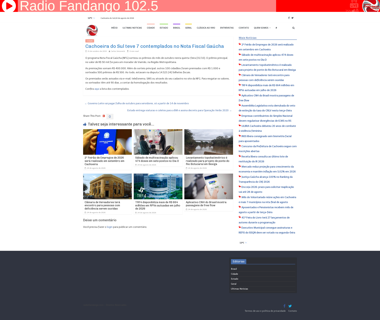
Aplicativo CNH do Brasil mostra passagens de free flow (206, 204)
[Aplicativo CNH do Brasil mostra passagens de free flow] (208, 175)
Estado (164, 27)
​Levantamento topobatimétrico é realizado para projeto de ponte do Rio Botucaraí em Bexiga (207, 161)
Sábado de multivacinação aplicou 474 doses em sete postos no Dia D (157, 159)
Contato (244, 27)
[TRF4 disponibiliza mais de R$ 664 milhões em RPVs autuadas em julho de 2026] (158, 175)
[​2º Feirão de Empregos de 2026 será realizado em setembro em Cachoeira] (107, 131)
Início (114, 27)
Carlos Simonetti (118, 51)
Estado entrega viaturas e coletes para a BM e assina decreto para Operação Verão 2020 (179, 110)
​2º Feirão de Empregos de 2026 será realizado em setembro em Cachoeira (104, 161)
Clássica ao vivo (206, 27)
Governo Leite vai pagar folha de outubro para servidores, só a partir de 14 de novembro (137, 103)
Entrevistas (227, 27)
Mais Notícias (247, 37)
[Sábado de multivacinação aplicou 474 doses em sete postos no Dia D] (158, 131)
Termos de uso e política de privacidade (265, 311)
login (110, 226)
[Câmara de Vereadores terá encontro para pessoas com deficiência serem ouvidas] (107, 175)
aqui (96, 88)
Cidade (151, 27)
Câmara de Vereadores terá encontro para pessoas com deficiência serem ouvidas (102, 205)
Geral (188, 27)
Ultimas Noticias (132, 27)
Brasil (176, 27)
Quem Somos (261, 27)
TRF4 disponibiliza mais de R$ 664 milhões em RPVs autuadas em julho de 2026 (157, 205)
